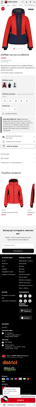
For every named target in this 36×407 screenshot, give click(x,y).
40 (21, 101)
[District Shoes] (10, 362)
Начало (2, 5)
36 (10, 101)
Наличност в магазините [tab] (11, 162)
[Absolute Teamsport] (10, 369)
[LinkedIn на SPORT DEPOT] (30, 301)
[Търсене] (23, 2)
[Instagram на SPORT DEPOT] (20, 296)
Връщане (22, 271)
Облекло (14, 5)
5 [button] (20, 48)
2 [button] (15, 48)
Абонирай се (18, 251)
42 (27, 101)
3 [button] (17, 48)
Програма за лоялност (26, 285)
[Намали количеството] (4, 109)
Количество (6, 106)
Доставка (21, 269)
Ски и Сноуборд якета (30, 5)
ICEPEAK (5, 55)
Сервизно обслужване (8, 274)
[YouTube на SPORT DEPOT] (30, 296)
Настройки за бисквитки (9, 301)
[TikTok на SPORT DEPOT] (20, 301)
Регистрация (22, 263)
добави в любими (11, 113)
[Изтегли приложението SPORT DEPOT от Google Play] (26, 310)
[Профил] (26, 2)
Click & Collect (23, 277)
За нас (4, 261)
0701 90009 (8, 342)
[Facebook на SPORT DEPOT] (25, 296)
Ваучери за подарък (25, 280)
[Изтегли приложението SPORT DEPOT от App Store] (26, 317)
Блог (3, 266)
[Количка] (30, 2)
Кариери (4, 269)
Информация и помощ (26, 261)
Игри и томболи (23, 288)
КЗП (3, 298)
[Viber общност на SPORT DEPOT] (25, 301)
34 (4, 101)
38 (16, 101)
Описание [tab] (5, 154)
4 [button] (18, 48)
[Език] (34, 2)
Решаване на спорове (8, 295)
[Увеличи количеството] (15, 109)
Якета (20, 5)
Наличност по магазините (16, 405)
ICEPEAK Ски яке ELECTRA (9, 212)
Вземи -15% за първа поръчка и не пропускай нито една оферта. (18, 235)
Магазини (5, 263)
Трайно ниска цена (24, 282)
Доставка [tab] (5, 158)
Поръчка (21, 266)
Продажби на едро (7, 271)
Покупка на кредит (24, 274)
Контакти (4, 327)
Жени (8, 5)
